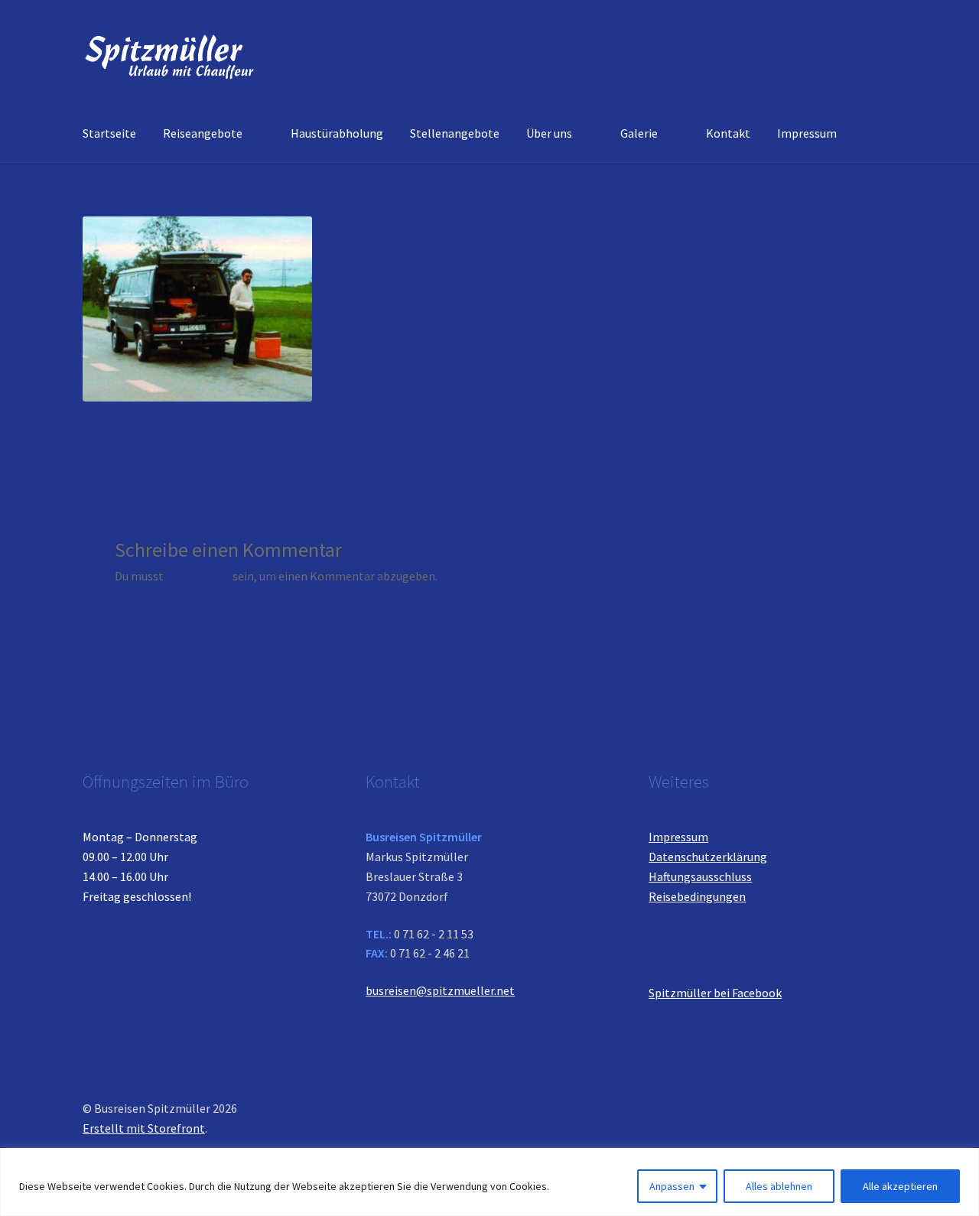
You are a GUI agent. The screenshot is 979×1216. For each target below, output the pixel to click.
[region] (489, 1182)
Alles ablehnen (779, 1186)
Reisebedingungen (697, 896)
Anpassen (671, 1186)
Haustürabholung (337, 133)
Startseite (109, 133)
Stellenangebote (454, 133)
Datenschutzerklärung (708, 856)
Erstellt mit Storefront (144, 1128)
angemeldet (198, 576)
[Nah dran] (963, 1161)
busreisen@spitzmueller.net (440, 990)
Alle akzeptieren (900, 1186)
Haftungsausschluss (700, 876)
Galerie (639, 133)
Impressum (807, 133)
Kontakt (728, 133)
